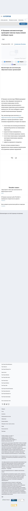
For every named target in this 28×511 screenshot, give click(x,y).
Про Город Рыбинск (5, 382)
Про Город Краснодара (6, 396)
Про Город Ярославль (6, 377)
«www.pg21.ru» (11, 435)
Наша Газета (4, 372)
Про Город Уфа (4, 385)
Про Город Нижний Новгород (7, 388)
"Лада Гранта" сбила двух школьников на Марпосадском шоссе (11, 191)
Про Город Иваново (5, 374)
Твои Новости (4, 366)
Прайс (3, 426)
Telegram (3, 408)
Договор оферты (5, 421)
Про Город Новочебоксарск (7, 364)
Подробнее (9, 468)
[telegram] (16, 158)
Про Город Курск (5, 380)
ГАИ (3, 39)
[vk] (12, 158)
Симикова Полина (20, 44)
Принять (23, 23)
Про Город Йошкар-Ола (6, 369)
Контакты (3, 413)
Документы (20, 20)
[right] (26, 20)
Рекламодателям (5, 428)
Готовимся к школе (13, 20)
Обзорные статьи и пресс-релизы (8, 423)
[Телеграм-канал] (20, 62)
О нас (3, 411)
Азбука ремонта (4, 20)
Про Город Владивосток (6, 393)
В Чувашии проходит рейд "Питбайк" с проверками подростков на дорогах (11, 198)
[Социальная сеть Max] (14, 64)
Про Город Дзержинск (6, 391)
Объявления (4, 418)
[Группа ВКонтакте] (7, 62)
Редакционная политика (6, 416)
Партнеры (3, 431)
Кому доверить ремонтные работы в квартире (13, 205)
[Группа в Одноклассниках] (5, 404)
